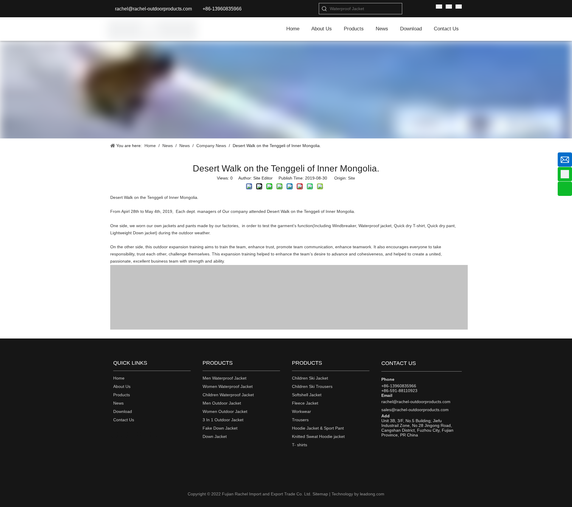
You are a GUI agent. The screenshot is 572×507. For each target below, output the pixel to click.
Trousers (300, 419)
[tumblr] (124, 434)
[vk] (114, 434)
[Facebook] (134, 434)
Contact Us (123, 419)
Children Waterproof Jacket (228, 394)
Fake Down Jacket (220, 428)
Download (122, 411)
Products (121, 394)
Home (119, 378)
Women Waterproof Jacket (228, 386)
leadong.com (372, 494)
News (118, 403)
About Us (121, 386)
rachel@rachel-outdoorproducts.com (153, 8)
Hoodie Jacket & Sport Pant (318, 428)
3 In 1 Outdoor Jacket (223, 419)
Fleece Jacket (305, 403)
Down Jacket (215, 436)
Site (351, 178)
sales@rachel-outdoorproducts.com (415, 409)
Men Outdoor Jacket (222, 403)
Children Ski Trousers (312, 386)
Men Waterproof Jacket (224, 378)
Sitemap (320, 494)
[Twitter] (153, 434)
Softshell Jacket (306, 394)
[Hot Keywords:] (324, 8)
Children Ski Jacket (310, 378)
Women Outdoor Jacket (225, 411)
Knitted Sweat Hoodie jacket (318, 436)
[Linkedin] (143, 434)
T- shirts (299, 444)
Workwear (301, 411)
